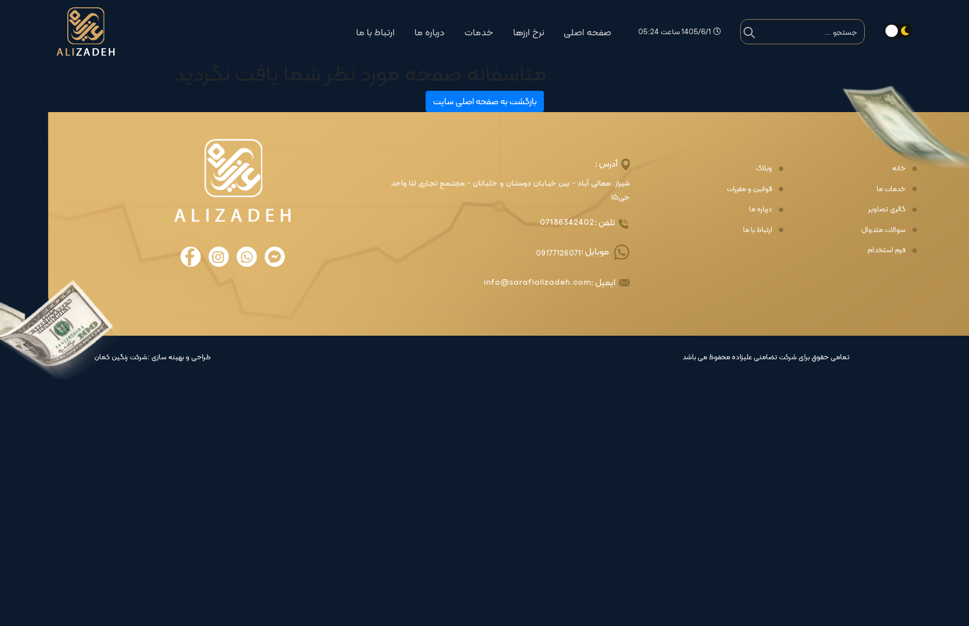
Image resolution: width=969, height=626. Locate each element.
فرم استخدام (887, 250)
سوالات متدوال (883, 229)
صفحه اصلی (587, 32)
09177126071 (558, 253)
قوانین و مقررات (749, 188)
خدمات (478, 32)
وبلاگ (764, 168)
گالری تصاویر (887, 209)
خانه (899, 168)
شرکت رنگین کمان (120, 357)
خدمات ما (891, 188)
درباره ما (429, 32)
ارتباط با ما (375, 32)
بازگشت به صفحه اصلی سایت (485, 101)
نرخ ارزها (528, 32)
